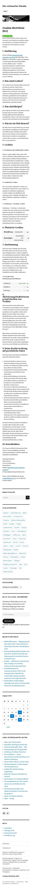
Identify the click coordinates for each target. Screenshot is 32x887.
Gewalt (16, 527)
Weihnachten (8, 572)
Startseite (5, 844)
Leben (5, 546)
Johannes (22, 538)
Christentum (18, 516)
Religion (17, 561)
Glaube (24, 527)
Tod (20, 568)
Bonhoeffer (7, 516)
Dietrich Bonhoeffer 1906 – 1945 (15, 747)
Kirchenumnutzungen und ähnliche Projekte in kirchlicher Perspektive (16, 791)
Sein (20, 564)
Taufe (5, 568)
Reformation (7, 561)
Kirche (15, 542)
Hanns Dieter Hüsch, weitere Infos (16, 762)
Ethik (5, 524)
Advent (5, 513)
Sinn (25, 564)
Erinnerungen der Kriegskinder (15, 749)
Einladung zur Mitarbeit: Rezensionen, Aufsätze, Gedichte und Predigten (15, 870)
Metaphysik (7, 550)
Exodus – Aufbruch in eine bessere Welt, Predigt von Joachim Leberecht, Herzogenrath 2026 (16, 663)
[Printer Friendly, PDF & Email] (16, 36)
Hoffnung (16, 535)
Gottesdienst (21, 531)
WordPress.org (9, 835)
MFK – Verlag (9, 798)
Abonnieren (9, 621)
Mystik (15, 550)
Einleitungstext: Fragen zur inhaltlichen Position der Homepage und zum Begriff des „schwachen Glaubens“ (15, 861)
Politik (23, 557)
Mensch (25, 546)
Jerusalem (7, 538)
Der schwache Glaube (14, 6)
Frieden (11, 524)
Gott (13, 531)
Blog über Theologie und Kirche (15, 744)
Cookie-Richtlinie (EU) (10, 876)
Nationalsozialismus (10, 553)
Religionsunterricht (10, 564)
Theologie (13, 568)
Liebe (12, 546)
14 (20, 712)
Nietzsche (22, 553)
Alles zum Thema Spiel (12, 742)
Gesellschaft (7, 527)
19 (12, 716)
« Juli (8, 727)
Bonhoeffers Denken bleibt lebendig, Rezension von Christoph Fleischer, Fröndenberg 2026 (17, 683)
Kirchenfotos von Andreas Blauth (16, 779)
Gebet (19, 524)
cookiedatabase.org (8, 478)
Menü (5, 11)
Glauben (6, 531)
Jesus (15, 538)
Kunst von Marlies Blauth (13, 796)
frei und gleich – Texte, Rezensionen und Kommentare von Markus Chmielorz (17, 757)
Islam (24, 535)
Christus (6, 520)
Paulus (5, 557)
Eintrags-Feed (9, 830)
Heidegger (7, 535)
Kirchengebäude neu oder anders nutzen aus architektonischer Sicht (16, 784)
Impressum (6, 848)
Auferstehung (15, 513)
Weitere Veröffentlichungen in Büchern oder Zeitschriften (13, 853)
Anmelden (8, 828)
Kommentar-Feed (10, 833)
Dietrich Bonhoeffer (18, 520)
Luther (18, 546)
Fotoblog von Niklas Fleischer (15, 752)
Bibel (24, 513)
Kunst (22, 542)
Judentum (7, 542)
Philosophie (14, 557)
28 (20, 720)
